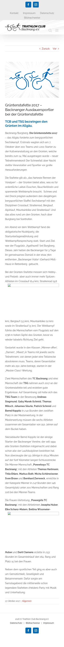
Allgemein (27, 601)
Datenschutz (16, 623)
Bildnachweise (33, 623)
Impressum (48, 623)
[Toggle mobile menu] (57, 30)
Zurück (45, 48)
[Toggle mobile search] (50, 30)
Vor (54, 48)
